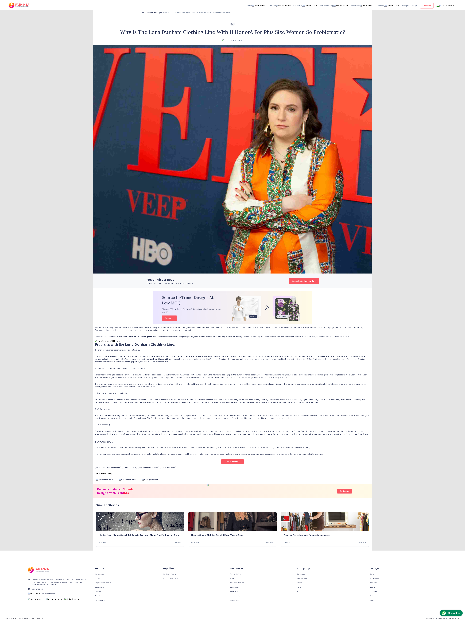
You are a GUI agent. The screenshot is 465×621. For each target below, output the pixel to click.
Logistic (98, 578)
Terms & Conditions (455, 618)
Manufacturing (235, 596)
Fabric (232, 578)
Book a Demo (232, 461)
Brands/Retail (152, 13)
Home (143, 13)
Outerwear (374, 591)
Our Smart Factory (169, 574)
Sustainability (100, 587)
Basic (371, 600)
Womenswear (375, 578)
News (299, 587)
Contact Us (344, 491)
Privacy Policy (430, 618)
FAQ (298, 591)
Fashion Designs (235, 574)
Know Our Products (237, 583)
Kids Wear (373, 583)
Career (299, 583)
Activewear (374, 596)
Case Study (99, 591)
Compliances (99, 574)
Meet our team (302, 578)
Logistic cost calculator (103, 583)
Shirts (372, 574)
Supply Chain (234, 587)
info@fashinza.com (48, 593)
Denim (372, 587)
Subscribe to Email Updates (304, 281)
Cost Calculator (100, 596)
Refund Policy (442, 618)
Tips (159, 13)
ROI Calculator (100, 600)
